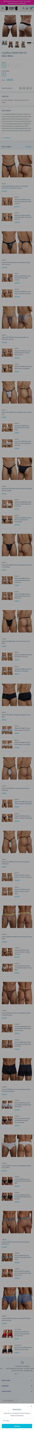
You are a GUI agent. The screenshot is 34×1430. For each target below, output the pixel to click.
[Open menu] (3, 8)
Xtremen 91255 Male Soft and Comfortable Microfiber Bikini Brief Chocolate (23, 1028)
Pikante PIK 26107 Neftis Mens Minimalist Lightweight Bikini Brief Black (17, 489)
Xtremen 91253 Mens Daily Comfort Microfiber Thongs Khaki (17, 937)
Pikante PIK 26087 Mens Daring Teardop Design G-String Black (23, 802)
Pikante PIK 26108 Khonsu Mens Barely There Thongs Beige (22, 427)
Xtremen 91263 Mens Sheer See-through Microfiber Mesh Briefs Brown (23, 1273)
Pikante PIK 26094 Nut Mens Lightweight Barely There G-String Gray (23, 596)
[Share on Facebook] (20, 88)
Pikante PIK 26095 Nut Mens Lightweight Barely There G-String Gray (23, 580)
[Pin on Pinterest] (24, 88)
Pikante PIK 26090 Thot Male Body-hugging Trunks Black (16, 716)
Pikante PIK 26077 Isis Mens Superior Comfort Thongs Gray (23, 876)
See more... (29, 147)
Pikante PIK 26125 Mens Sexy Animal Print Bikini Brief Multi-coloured (23, 201)
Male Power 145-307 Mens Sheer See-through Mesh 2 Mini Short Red (22, 1333)
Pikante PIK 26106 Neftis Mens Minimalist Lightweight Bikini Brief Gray (23, 443)
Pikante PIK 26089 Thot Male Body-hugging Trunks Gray (22, 729)
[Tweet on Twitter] (27, 88)
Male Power (18, 1329)
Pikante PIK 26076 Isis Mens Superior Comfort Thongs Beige (22, 891)
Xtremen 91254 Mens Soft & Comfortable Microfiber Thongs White (23, 967)
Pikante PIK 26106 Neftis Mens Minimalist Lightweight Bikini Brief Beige (23, 504)
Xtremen (4, 934)
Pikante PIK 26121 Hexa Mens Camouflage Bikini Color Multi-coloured (23, 217)
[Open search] (23, 8)
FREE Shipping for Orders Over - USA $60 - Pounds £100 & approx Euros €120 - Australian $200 (17, 2)
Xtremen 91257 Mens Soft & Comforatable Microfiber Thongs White (16, 1166)
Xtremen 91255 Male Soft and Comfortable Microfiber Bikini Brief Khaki (23, 1044)
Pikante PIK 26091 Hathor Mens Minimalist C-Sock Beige (23, 670)
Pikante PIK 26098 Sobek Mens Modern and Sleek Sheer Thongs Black (23, 519)
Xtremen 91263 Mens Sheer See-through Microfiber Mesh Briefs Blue (16, 1319)
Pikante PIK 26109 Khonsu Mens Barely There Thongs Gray (17, 413)
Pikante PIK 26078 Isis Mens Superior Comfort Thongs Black (23, 817)
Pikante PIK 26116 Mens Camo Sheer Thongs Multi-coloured (23, 292)
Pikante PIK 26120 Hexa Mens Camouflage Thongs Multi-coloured (16, 263)
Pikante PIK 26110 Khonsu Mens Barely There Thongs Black (23, 367)
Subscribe (17, 1426)
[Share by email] (31, 88)
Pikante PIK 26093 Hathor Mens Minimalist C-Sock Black (16, 642)
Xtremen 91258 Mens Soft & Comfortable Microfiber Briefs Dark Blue (23, 1197)
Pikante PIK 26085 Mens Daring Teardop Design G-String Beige (16, 862)
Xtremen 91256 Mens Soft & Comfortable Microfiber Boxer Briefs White (23, 1104)
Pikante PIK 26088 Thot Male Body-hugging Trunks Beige (22, 743)
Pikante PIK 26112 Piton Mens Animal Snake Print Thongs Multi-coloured (23, 352)
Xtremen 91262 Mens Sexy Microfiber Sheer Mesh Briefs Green (23, 1257)
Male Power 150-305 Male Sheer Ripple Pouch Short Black (23, 1348)
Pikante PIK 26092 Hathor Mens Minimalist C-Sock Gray (23, 655)
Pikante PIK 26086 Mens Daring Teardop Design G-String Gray (16, 789)
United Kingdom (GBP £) (8, 1400)
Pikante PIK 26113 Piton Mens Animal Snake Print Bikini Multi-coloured (15, 338)
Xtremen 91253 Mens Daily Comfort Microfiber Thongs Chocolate (22, 952)
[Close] (31, 1406)
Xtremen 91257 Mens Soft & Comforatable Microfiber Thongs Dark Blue (22, 1120)
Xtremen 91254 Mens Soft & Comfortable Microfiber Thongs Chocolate (16, 1014)
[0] (31, 8)
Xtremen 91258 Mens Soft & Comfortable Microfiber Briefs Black (23, 1181)
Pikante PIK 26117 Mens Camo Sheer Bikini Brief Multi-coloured (23, 278)
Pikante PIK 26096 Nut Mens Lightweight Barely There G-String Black (17, 566)
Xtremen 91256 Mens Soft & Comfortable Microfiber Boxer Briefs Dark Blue (16, 1090)
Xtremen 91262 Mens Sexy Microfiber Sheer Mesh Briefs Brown (15, 1243)
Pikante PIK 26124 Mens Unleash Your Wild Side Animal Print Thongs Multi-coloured (15, 187)
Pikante (4, 183)
